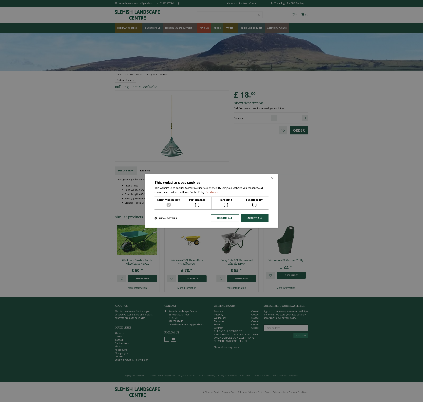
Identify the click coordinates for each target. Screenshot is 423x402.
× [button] (272, 178)
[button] (165, 218)
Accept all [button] (255, 217)
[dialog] (211, 201)
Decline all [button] (224, 217)
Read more (212, 192)
